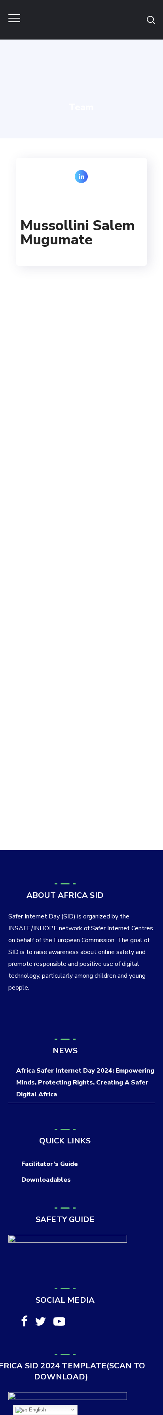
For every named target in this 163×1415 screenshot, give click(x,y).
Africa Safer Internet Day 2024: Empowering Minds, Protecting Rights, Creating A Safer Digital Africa (85, 1082)
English (36, 1410)
